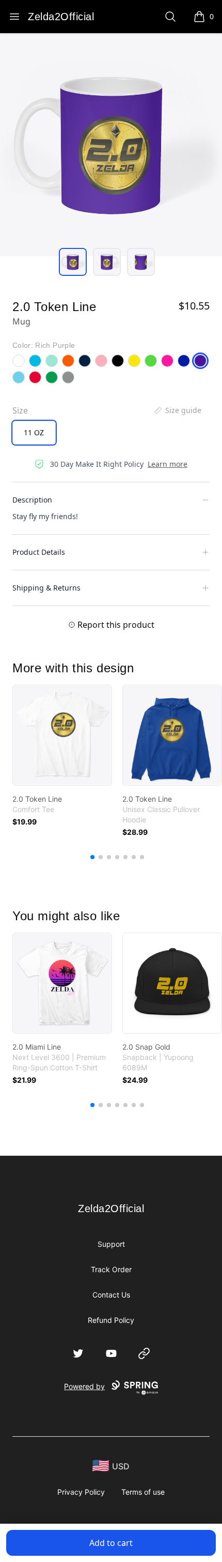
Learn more (167, 464)
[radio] (34, 433)
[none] (177, 410)
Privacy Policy (81, 1491)
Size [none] (20, 410)
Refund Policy (111, 1320)
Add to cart (111, 1543)
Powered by (84, 1386)
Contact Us (111, 1294)
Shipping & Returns (46, 588)
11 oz (34, 432)
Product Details (38, 552)
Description (32, 500)
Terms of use (143, 1491)
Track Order (111, 1269)
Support (111, 1244)
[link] (62, 735)
